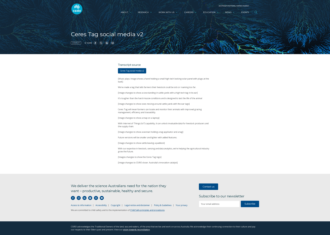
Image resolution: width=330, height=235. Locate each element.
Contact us (208, 186)
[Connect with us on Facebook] (73, 198)
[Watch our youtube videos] (102, 198)
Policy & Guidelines (163, 205)
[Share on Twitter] (101, 43)
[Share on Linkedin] (107, 43)
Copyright (115, 205)
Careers (188, 12)
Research (143, 12)
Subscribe (250, 203)
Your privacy (181, 205)
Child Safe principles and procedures (147, 210)
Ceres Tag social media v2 (132, 71)
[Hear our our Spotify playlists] (90, 198)
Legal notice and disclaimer (137, 205)
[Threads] (96, 198)
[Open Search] (256, 12)
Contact (76, 43)
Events (245, 12)
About (124, 12)
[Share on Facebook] (95, 43)
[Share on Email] (113, 43)
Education (209, 12)
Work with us (166, 12)
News (228, 12)
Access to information (81, 205)
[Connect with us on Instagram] (79, 198)
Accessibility (101, 205)
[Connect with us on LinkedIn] (84, 198)
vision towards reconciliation (136, 229)
